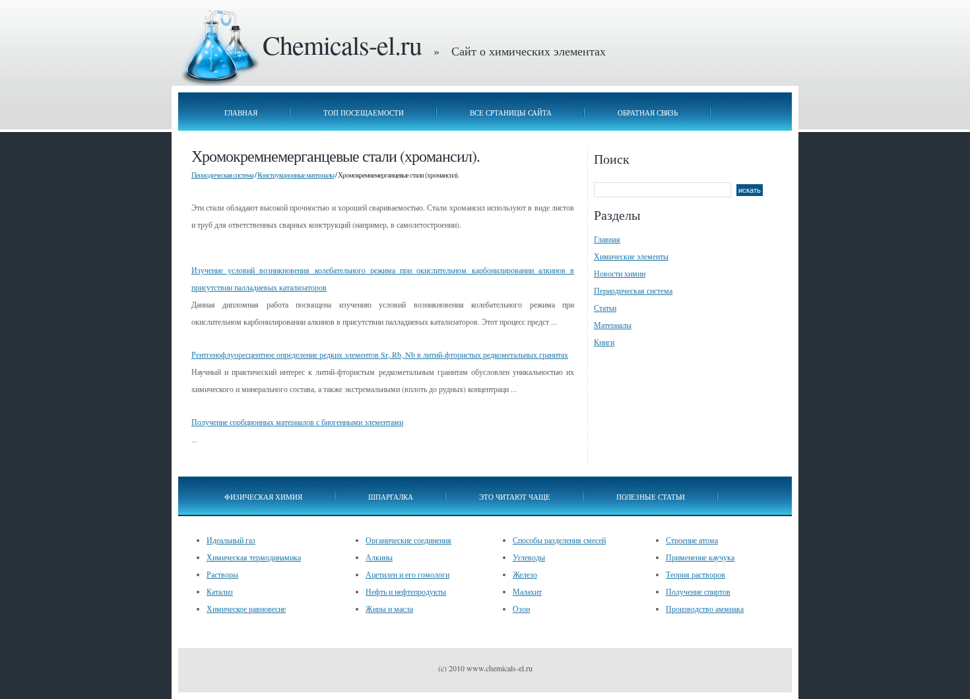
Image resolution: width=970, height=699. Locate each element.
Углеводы (529, 557)
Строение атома (692, 540)
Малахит (527, 591)
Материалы (612, 324)
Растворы (222, 574)
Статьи (605, 307)
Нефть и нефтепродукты (406, 591)
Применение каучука (700, 557)
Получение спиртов (698, 591)
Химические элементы (631, 256)
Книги (604, 342)
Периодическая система (222, 175)
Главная (240, 112)
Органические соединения (408, 540)
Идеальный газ (231, 540)
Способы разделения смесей (559, 540)
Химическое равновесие (246, 608)
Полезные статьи (650, 497)
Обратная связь (648, 112)
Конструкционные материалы (295, 175)
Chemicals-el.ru (342, 44)
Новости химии (619, 273)
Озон (521, 608)
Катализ (220, 591)
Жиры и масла (389, 608)
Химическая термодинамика (254, 557)
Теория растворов (695, 574)
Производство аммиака (705, 608)
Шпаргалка (390, 497)
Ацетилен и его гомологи (407, 574)
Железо (525, 574)
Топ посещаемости (363, 112)
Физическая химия (263, 497)
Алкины (379, 557)
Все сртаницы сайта (511, 112)
